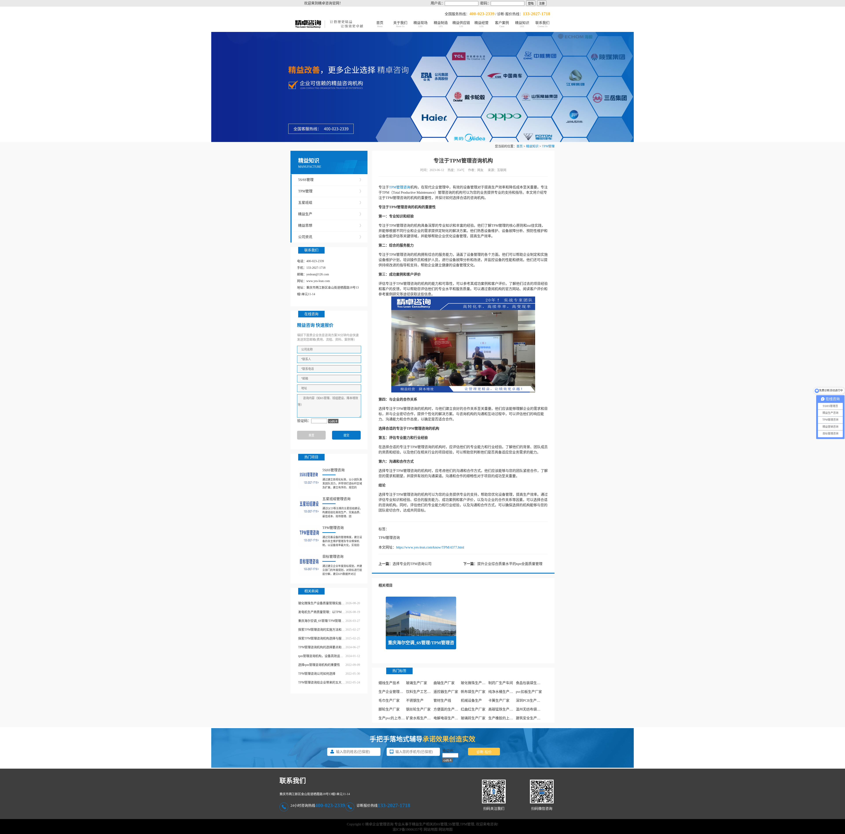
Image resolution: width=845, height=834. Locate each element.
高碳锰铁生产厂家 (502, 709)
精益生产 (330, 214)
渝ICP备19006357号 (408, 829)
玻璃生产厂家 (416, 683)
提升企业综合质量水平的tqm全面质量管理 (509, 564)
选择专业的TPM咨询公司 (412, 564)
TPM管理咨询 (399, 187)
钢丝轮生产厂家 (418, 709)
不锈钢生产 (415, 700)
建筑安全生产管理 (530, 718)
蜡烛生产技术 (389, 683)
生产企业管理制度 (392, 692)
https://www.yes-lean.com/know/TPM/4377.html (430, 547)
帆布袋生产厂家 (473, 692)
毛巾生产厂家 (389, 700)
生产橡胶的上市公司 (504, 718)
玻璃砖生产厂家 (473, 718)
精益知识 (522, 24)
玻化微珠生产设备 (475, 683)
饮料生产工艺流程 (420, 692)
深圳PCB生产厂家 (530, 700)
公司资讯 (330, 237)
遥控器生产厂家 (446, 692)
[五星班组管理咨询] (309, 507)
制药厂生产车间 (500, 683)
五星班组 (330, 202)
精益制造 (441, 24)
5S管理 (453, 824)
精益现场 (420, 24)
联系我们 (542, 24)
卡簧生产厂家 (498, 700)
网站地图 (431, 829)
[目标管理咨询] (309, 565)
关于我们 (400, 24)
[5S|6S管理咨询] (309, 478)
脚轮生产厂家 (389, 709)
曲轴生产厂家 (444, 683)
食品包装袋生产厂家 (531, 683)
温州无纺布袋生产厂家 (533, 709)
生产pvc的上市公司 (393, 718)
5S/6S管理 (330, 180)
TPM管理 (548, 146)
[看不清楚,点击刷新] (333, 421)
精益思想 (330, 225)
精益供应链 (461, 24)
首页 (379, 24)
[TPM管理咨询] (309, 536)
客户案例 (502, 24)
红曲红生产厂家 (473, 709)
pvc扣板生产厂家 (529, 692)
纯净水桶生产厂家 (502, 692)
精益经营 (481, 24)
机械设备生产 (471, 700)
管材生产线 (442, 700)
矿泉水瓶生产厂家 (420, 718)
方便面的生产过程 (448, 709)
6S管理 (442, 824)
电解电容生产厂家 (448, 718)
